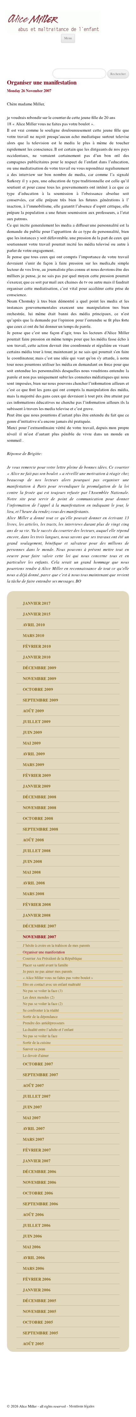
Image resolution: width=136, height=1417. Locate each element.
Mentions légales (81, 1406)
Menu (68, 38)
